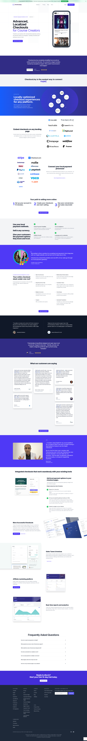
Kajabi (14, 692)
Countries (46, 696)
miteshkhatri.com (49, 462)
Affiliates (35, 696)
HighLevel (15, 700)
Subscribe (71, 693)
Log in (65, 4)
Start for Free (71, 4)
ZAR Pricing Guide (47, 692)
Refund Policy (36, 711)
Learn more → (23, 533)
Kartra (14, 694)
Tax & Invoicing (26, 710)
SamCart (14, 721)
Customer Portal (26, 708)
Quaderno (15, 706)
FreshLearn (15, 702)
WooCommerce (16, 725)
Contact (35, 692)
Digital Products (26, 706)
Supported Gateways (27, 696)
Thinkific (14, 690)
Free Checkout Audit (48, 690)
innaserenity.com (37, 70)
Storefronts (25, 704)
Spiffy (14, 727)
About (35, 690)
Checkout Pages (26, 694)
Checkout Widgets (26, 702)
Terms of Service (37, 709)
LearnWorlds (15, 698)
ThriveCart (15, 723)
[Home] (17, 5)
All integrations (16, 708)
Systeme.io (15, 696)
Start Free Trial (43, 680)
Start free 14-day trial (43, 212)
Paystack (46, 694)
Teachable (15, 704)
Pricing (44, 4)
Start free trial (16, 533)
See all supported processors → (60, 177)
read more (31, 16)
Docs (52, 4)
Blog (48, 4)
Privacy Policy (36, 706)
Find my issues (65, 1)
